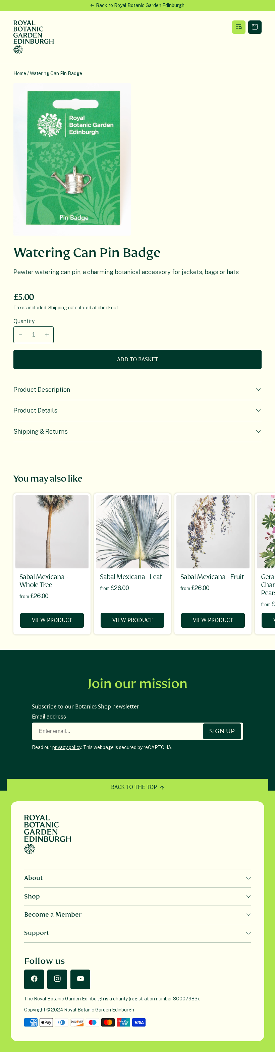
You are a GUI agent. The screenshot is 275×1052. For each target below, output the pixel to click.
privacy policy (66, 747)
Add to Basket (137, 360)
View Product (52, 620)
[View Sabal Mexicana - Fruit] (213, 531)
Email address (49, 717)
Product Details (35, 410)
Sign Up (222, 731)
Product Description (41, 389)
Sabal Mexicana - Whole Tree (43, 581)
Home (19, 73)
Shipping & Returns (40, 431)
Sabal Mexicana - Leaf (131, 577)
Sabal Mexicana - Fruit (212, 577)
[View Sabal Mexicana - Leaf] (132, 531)
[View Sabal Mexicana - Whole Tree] (52, 531)
